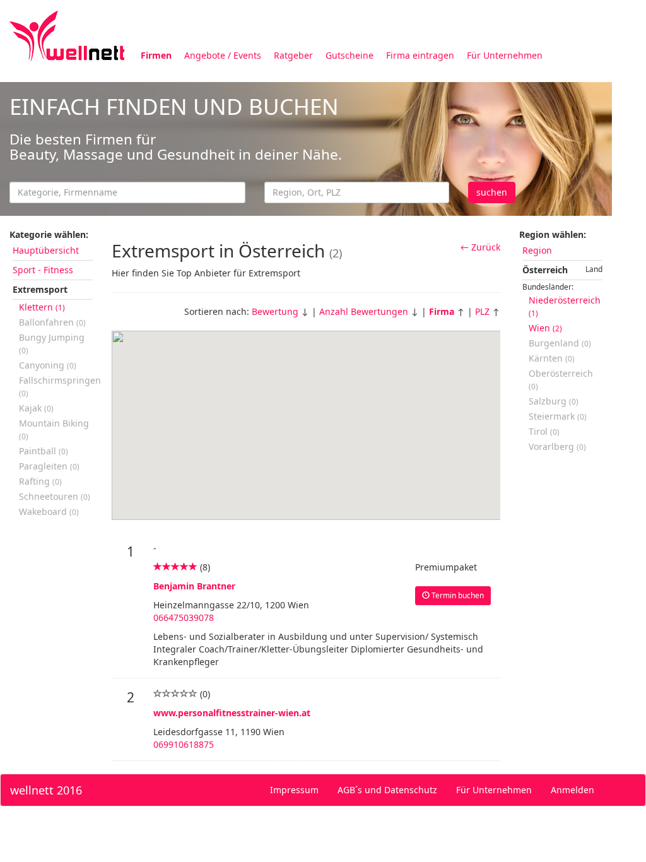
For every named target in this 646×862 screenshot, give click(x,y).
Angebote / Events (222, 55)
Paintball (43, 451)
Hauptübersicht (46, 250)
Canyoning (47, 365)
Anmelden (572, 790)
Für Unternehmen (505, 55)
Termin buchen (457, 595)
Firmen (156, 55)
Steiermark (558, 416)
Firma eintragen (420, 55)
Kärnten (552, 358)
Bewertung (275, 311)
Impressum (294, 790)
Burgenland (560, 343)
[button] (330, 372)
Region (537, 250)
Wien (545, 328)
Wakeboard (49, 511)
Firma (441, 311)
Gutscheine (349, 55)
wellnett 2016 (46, 790)
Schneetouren (54, 496)
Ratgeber (293, 55)
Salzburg (553, 401)
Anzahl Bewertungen (363, 311)
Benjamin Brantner (194, 586)
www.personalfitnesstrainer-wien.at (231, 713)
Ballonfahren (52, 322)
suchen (491, 192)
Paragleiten (49, 466)
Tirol (544, 431)
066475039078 (183, 617)
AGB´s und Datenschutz (387, 790)
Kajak (36, 408)
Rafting (40, 481)
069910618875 (183, 744)
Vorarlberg (557, 446)
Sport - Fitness (43, 270)
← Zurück (480, 247)
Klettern (42, 307)
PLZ (482, 311)
